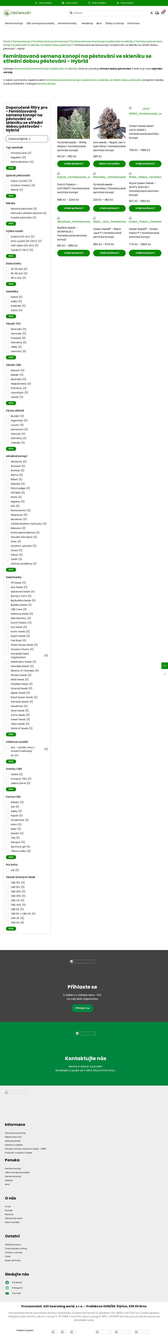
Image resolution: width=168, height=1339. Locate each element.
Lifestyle (9, 1180)
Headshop (87, 23)
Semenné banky (67, 23)
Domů (6, 41)
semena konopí (46, 83)
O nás (8, 1206)
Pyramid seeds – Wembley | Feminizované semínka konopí (109, 188)
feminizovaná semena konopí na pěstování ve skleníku (45, 68)
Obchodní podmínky (15, 1133)
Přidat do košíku (109, 163)
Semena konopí (14, 23)
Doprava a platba (14, 1144)
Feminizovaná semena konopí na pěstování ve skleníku (102, 41)
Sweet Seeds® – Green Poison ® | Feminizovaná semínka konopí (144, 233)
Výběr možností (73, 163)
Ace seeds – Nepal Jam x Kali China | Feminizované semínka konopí (109, 146)
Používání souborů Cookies (18, 1152)
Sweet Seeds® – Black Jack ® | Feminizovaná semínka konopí (107, 233)
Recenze (9, 1214)
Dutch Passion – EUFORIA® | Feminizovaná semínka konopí (73, 188)
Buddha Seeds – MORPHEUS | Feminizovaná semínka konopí (72, 233)
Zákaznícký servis (14, 1218)
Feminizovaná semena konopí (50, 41)
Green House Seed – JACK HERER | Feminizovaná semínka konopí (143, 132)
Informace (133, 23)
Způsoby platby (13, 1140)
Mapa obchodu (13, 1260)
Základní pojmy (13, 1244)
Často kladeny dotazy (16, 1248)
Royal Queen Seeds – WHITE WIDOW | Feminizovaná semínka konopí (143, 189)
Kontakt (8, 1210)
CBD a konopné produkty (40, 23)
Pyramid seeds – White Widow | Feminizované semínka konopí (72, 146)
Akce (99, 23)
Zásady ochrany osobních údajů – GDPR (25, 1148)
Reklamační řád (13, 1137)
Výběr (7, 1256)
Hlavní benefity (12, 1222)
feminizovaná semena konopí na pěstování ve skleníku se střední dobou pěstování (93, 80)
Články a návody (114, 23)
